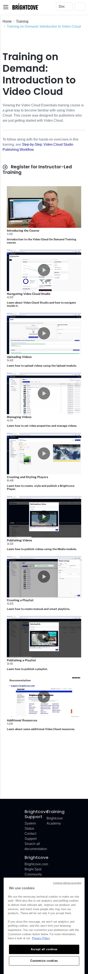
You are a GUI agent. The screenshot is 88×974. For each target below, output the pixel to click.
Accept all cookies (44, 949)
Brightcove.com (36, 864)
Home (7, 21)
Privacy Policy (41, 938)
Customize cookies (44, 960)
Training (22, 21)
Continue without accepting (67, 883)
